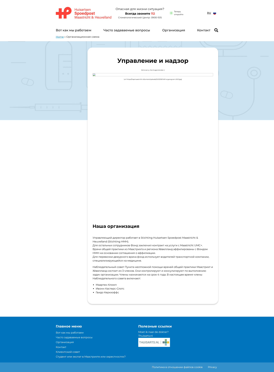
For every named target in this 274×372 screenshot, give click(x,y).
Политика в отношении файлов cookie (177, 367)
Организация (173, 30)
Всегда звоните (140, 13)
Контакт (203, 30)
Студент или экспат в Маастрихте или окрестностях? (91, 356)
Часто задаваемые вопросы (126, 30)
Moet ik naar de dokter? (153, 332)
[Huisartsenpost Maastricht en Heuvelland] (84, 13)
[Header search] (216, 30)
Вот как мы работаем (73, 30)
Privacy (212, 367)
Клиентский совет (68, 351)
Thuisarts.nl (145, 335)
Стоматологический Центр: (140, 17)
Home (60, 36)
